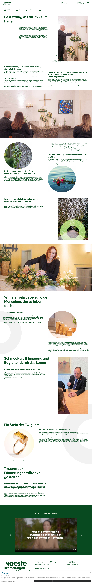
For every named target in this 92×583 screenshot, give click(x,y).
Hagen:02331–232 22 (53, 562)
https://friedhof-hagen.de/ (10, 78)
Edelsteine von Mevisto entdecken (18, 461)
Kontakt (68, 568)
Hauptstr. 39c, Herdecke (73, 564)
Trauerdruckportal (31, 495)
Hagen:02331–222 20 (64, 3)
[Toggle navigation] (88, 2)
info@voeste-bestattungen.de (42, 568)
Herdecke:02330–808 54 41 (80, 3)
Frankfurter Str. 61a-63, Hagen (42, 564)
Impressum (69, 569)
